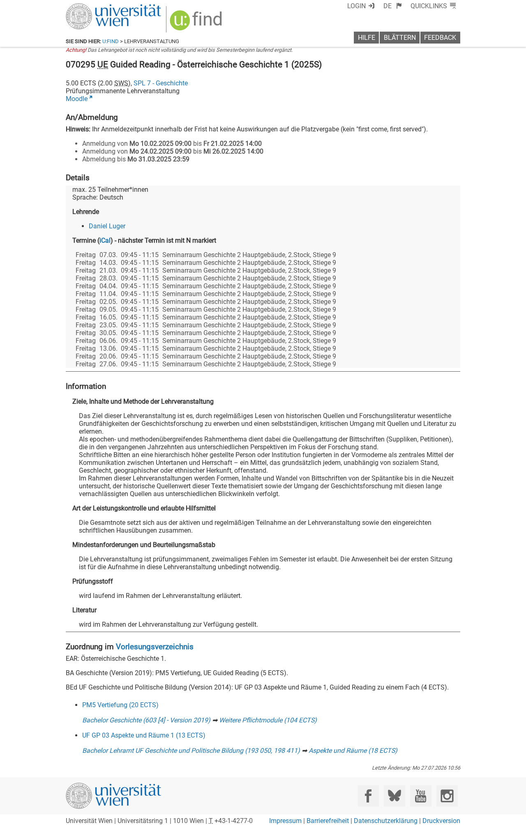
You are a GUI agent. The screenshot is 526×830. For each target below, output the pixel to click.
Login (356, 6)
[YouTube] (420, 795)
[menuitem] (392, 6)
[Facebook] (368, 795)
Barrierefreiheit (328, 821)
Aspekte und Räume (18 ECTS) (353, 750)
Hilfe (366, 37)
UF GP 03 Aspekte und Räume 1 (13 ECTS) (143, 735)
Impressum (285, 821)
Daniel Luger (107, 226)
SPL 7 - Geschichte (161, 83)
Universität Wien (94, 7)
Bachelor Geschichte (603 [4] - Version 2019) (146, 720)
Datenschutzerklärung (386, 821)
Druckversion (441, 821)
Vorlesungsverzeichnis (155, 646)
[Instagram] (446, 795)
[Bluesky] (394, 795)
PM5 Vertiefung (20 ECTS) (120, 705)
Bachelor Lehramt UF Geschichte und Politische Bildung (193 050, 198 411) (191, 750)
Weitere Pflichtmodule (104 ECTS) (268, 720)
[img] (197, 23)
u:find (110, 41)
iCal (105, 240)
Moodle (77, 99)
